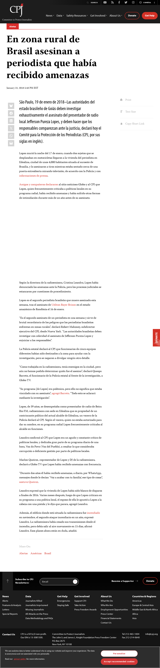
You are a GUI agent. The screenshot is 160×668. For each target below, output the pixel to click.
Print (128, 100)
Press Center (107, 613)
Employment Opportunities (114, 609)
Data (28, 596)
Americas (137, 600)
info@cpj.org (151, 633)
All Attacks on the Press (36, 613)
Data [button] (59, 15)
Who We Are (107, 605)
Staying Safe (63, 605)
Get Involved (82, 596)
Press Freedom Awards (85, 609)
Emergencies (63, 600)
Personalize (119, 653)
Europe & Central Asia (142, 605)
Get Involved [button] (97, 15)
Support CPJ (80, 600)
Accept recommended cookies (119, 661)
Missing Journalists (34, 609)
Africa (135, 613)
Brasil (47, 553)
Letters (5, 609)
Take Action (80, 605)
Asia (134, 618)
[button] (154, 2)
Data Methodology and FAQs (39, 618)
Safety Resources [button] (76, 15)
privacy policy (20, 659)
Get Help (150, 15)
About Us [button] (115, 15)
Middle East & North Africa (145, 609)
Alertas (12, 26)
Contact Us (106, 622)
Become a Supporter (123, 580)
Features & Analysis (11, 605)
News (5, 596)
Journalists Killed (33, 600)
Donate (132, 15)
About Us (106, 596)
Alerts (5, 600)
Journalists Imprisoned (36, 605)
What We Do (107, 600)
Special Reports (10, 613)
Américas (36, 553)
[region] (80, 657)
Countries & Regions (144, 596)
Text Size (130, 112)
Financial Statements (111, 618)
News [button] (49, 15)
